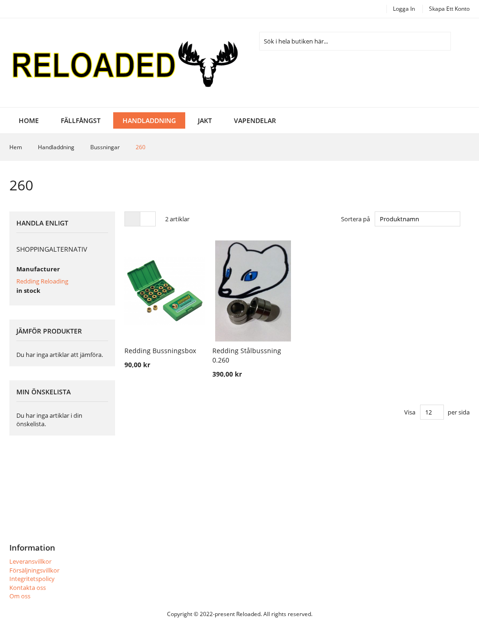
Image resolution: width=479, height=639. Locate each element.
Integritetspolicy (32, 578)
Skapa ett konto (449, 9)
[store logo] (124, 63)
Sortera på (355, 219)
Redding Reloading (42, 281)
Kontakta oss (27, 587)
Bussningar (105, 147)
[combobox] (355, 41)
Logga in (404, 9)
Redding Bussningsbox (160, 350)
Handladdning (57, 147)
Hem (16, 147)
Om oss (19, 596)
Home (29, 120)
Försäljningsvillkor (34, 570)
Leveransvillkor (30, 561)
